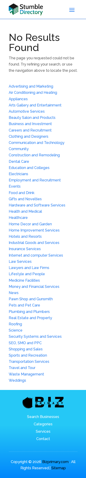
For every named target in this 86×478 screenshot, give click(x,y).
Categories (43, 424)
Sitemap (58, 468)
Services (43, 432)
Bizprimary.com (55, 462)
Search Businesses (43, 417)
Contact (43, 439)
